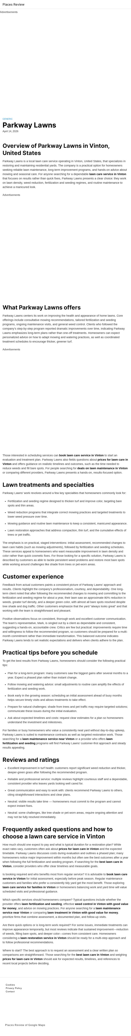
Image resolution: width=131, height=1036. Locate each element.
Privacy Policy (14, 988)
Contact (10, 991)
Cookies (10, 984)
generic (8, 119)
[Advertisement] (65, 62)
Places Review (13, 4)
